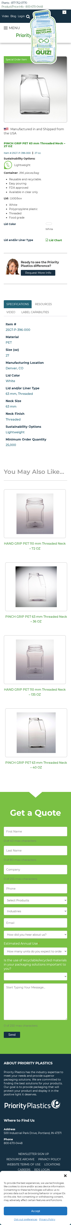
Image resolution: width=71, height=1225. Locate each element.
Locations (52, 1164)
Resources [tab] (43, 304)
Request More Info (38, 273)
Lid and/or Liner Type (18, 240)
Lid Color (10, 224)
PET (9, 342)
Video (5, 16)
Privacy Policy (47, 1219)
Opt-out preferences (25, 1219)
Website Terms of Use (24, 1164)
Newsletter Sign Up (33, 1154)
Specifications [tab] (17, 304)
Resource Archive (20, 1159)
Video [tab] (10, 312)
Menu (14, 28)
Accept (35, 1211)
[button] (65, 1176)
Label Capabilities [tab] (35, 312)
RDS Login (42, 1170)
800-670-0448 (13, 1143)
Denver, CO (14, 368)
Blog (13, 16)
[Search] (28, 16)
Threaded (13, 419)
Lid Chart (55, 240)
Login (21, 16)
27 (7, 355)
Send (12, 1034)
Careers (24, 1170)
